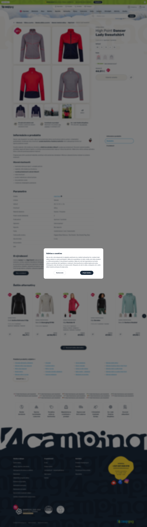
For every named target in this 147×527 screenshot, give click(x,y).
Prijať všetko (87, 273)
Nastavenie (59, 273)
